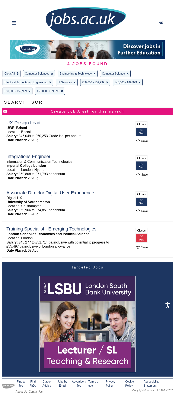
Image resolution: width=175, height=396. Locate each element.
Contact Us (36, 391)
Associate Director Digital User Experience (50, 192)
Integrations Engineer (28, 156)
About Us (21, 391)
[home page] (85, 38)
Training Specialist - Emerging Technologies (51, 229)
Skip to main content (17, 4)
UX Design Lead (23, 122)
